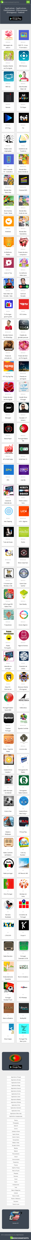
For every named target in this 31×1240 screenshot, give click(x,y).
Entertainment (16, 1184)
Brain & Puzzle (15, 1170)
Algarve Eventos (23, 645)
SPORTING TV (23, 459)
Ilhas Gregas (8, 1039)
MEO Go (8, 87)
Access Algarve (23, 625)
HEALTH (16, 1126)
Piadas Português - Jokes (8, 648)
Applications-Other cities (16, 1113)
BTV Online (23, 314)
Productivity (16, 1162)
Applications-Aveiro (15, 1082)
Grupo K (23, 935)
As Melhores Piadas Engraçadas (8, 254)
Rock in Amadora (23, 977)
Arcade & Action (16, 1145)
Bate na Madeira (8, 1018)
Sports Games (16, 1134)
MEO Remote (23, 66)
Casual (15, 1156)
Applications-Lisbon (15, 1096)
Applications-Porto (16, 1105)
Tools (16, 1187)
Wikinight (8, 418)
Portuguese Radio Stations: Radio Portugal (23, 793)
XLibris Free (7, 811)
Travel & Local (16, 1204)
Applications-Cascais (16, 1088)
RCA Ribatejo (23, 997)
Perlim (23, 542)
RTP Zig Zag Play (8, 376)
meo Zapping (8, 521)
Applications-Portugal (16, 1077)
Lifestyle (16, 1193)
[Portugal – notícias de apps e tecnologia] (15, 18)
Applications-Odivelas (16, 1102)
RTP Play (8, 128)
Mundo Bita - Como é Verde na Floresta (23, 172)
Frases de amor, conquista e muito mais (23, 254)
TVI (23, 128)
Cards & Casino (15, 1137)
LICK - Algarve (23, 521)
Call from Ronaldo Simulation (23, 296)
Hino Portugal (8, 894)
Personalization (15, 1154)
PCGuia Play (23, 832)
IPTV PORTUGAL (8, 459)
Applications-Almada (16, 1080)
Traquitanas (8, 625)
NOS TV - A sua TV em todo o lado (23, 47)
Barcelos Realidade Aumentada (8, 917)
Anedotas (8, 231)
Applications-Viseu (16, 1110)
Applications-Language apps (15, 1116)
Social (15, 1179)
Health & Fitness (16, 1168)
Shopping (16, 1173)
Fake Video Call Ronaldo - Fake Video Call (7, 296)
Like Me (23, 480)
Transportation (16, 1140)
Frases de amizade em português (8, 358)
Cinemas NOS (23, 190)
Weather (16, 1148)
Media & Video (15, 1142)
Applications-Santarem (16, 1108)
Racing (15, 1120)
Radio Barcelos (8, 956)
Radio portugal (7, 873)
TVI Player (23, 107)
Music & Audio (15, 1196)
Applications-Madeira (16, 1099)
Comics (16, 1128)
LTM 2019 (8, 935)
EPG (8, 480)
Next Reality (23, 604)
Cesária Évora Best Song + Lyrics (23, 813)
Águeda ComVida (23, 728)
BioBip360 (23, 1018)
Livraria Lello (23, 749)
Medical (16, 1151)
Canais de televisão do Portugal (8, 503)
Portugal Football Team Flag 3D (8, 1000)
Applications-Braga (16, 1085)
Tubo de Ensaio (8, 542)
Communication (15, 1159)
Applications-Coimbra (16, 1091)
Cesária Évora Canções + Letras (8, 772)
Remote (8, 107)
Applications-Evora (16, 1094)
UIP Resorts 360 (23, 873)
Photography (16, 1123)
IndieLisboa (23, 708)
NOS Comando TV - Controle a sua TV (7, 172)
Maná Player (8, 438)
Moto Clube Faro (23, 563)
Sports (15, 1182)
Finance (16, 1165)
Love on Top (8, 273)
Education (16, 1201)
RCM (8, 563)
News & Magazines (15, 1190)
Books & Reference (15, 1198)
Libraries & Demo (16, 1131)
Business (16, 1176)
